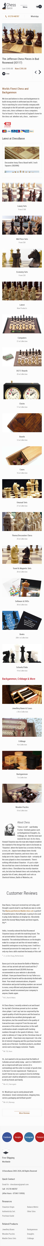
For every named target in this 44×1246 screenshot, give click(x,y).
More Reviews (24, 1113)
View (7, 73)
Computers (22, 337)
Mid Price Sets (22, 239)
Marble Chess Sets (9, 1238)
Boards (22, 436)
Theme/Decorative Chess (22, 535)
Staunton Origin (8, 1207)
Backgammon (9, 92)
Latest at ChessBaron (13, 138)
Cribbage (22, 741)
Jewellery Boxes (8, 1229)
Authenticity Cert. (9, 1211)
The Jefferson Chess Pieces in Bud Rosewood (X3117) (20, 60)
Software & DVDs (22, 601)
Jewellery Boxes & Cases (22, 708)
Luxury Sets (22, 206)
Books (22, 634)
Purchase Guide (8, 1215)
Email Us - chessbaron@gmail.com (15, 1184)
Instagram (29, 1137)
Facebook (7, 1137)
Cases (22, 469)
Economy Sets (22, 271)
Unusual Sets (22, 502)
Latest (22, 304)
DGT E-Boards (22, 370)
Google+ (18, 1137)
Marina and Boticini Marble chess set (19, 911)
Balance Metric (32, 1207)
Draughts (30, 1234)
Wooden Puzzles (22, 807)
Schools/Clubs (22, 667)
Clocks (22, 403)
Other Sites (31, 1211)
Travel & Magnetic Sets (22, 568)
